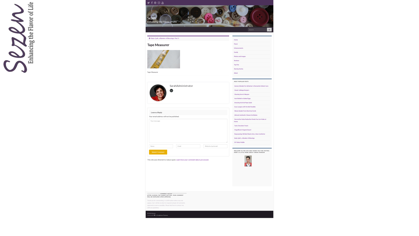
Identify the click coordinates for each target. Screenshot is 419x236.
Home (236, 40)
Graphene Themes (162, 215)
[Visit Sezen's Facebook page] (152, 2)
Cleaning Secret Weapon (241, 94)
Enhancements (238, 48)
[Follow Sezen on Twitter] (148, 2)
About (236, 73)
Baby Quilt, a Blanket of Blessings (244, 138)
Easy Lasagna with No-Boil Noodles (245, 107)
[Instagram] (159, 2)
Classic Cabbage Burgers (241, 90)
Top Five (236, 65)
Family (236, 52)
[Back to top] (414, 231)
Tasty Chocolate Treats (241, 126)
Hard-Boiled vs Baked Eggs (242, 98)
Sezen (151, 18)
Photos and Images (240, 56)
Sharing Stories (238, 69)
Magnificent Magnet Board (242, 130)
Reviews (236, 61)
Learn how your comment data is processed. (192, 160)
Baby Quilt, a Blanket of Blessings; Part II (165, 38)
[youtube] (162, 2)
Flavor (236, 44)
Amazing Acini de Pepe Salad (243, 103)
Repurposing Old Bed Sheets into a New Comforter (249, 134)
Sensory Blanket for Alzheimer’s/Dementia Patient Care (251, 86)
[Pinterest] (155, 2)
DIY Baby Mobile (239, 142)
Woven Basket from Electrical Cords (245, 111)
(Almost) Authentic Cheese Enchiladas (245, 115)
